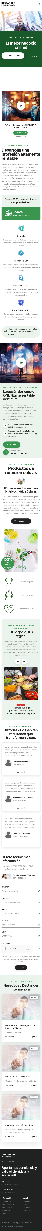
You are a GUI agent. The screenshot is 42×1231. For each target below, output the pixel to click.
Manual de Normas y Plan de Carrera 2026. (18, 1223)
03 (19, 84)
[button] (6, 452)
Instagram (26, 1207)
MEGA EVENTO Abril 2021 (17, 1077)
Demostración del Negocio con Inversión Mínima (20, 1026)
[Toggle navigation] (39, 4)
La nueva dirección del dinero (19, 1125)
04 (24, 84)
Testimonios (27, 1210)
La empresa (6, 1201)
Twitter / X (27, 1204)
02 (14, 84)
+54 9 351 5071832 (9, 1192)
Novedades (6, 1210)
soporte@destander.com (11, 1184)
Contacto (5, 1214)
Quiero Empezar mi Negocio (21, 713)
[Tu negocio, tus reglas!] (21, 683)
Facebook (26, 1201)
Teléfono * (6, 898)
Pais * (4, 932)
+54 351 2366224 (18, 453)
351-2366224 (9, 1161)
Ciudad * (5, 921)
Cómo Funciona (8, 1204)
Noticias (34, 997)
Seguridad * (6, 943)
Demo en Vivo (7, 1207)
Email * (4, 909)
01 (9, 84)
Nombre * (5, 887)
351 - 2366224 (19, 878)
